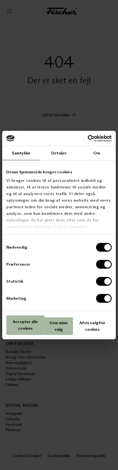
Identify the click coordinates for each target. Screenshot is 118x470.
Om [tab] (96, 152)
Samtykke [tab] (21, 152)
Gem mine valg (58, 326)
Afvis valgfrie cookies (92, 326)
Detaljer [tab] (59, 152)
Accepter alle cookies (25, 325)
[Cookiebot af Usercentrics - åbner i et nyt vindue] (88, 138)
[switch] (104, 264)
